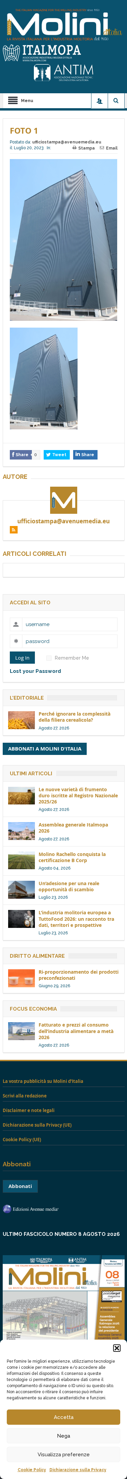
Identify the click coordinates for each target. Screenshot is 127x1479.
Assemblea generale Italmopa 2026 (73, 827)
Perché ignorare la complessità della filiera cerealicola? (74, 717)
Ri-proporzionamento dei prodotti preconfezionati (79, 975)
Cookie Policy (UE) (22, 1139)
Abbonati (20, 1186)
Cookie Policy (32, 1469)
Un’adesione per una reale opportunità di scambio (69, 886)
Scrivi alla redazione (25, 1096)
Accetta (63, 1417)
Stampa (86, 148)
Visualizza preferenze (64, 1455)
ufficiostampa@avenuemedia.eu (66, 142)
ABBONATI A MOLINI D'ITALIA (44, 748)
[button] (116, 1348)
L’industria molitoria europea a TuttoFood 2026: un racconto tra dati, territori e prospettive (76, 918)
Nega (63, 1436)
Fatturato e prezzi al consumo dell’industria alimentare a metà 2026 (76, 1030)
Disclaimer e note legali (29, 1110)
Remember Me (72, 658)
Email (112, 148)
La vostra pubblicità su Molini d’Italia (43, 1081)
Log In (22, 657)
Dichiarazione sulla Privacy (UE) (37, 1125)
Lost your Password (35, 671)
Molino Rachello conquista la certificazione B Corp (72, 857)
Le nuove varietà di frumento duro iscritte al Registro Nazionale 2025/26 (78, 795)
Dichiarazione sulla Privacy (77, 1469)
